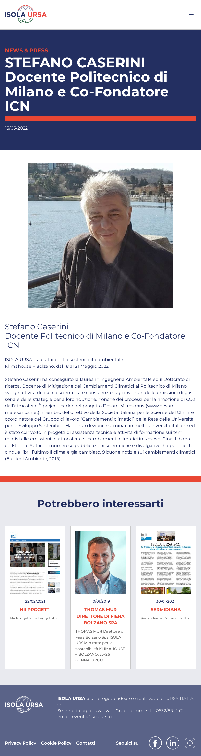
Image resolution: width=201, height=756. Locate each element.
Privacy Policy (20, 743)
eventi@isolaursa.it (93, 716)
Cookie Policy (56, 743)
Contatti (85, 743)
